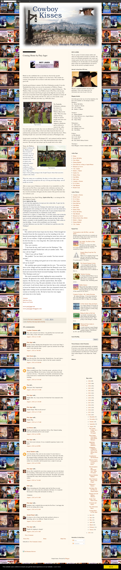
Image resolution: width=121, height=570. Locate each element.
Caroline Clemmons (32, 330)
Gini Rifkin (76, 177)
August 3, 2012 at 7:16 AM (33, 480)
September (92, 424)
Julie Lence (76, 179)
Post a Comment (29, 535)
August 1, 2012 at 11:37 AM (34, 412)
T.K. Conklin (76, 169)
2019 (89, 398)
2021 (89, 393)
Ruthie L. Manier (77, 171)
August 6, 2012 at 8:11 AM (33, 531)
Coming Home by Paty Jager (93, 511)
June (91, 517)
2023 (89, 388)
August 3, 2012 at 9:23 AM (33, 509)
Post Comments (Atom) (36, 541)
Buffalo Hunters (83, 285)
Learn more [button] (57, 567)
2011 (89, 532)
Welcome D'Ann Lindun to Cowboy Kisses (87, 324)
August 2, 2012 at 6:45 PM (33, 446)
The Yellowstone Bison (93, 507)
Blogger (67, 558)
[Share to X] (49, 319)
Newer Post (26, 538)
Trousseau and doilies (92, 503)
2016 (89, 405)
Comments (76, 543)
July (91, 515)
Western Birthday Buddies (93, 475)
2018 (89, 400)
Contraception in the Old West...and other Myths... (83, 232)
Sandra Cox (76, 173)
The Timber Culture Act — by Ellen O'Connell (93, 431)
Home (44, 538)
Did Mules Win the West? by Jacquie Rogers (93, 489)
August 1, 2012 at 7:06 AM (33, 350)
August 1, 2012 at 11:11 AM (34, 390)
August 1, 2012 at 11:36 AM (34, 402)
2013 (89, 412)
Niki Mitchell (76, 185)
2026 (89, 381)
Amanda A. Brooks (78, 181)
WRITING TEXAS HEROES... (92, 443)
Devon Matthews (31, 451)
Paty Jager (35, 321)
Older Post (63, 538)
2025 (89, 383)
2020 (89, 395)
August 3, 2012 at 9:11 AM (33, 497)
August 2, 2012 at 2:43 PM (33, 434)
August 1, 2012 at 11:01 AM (34, 379)
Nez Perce (29, 321)
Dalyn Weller (76, 201)
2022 (89, 390)
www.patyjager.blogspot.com (32, 309)
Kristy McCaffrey (77, 158)
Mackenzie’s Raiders (92, 485)
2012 (89, 415)
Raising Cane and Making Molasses (93, 495)
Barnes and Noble (28, 302)
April (91, 522)
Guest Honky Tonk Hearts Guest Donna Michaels (93, 438)
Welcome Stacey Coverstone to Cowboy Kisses (93, 462)
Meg (28, 385)
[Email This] (46, 319)
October (92, 421)
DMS (28, 486)
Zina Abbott (76, 160)
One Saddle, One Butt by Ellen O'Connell (87, 242)
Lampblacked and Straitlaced (93, 456)
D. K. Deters (76, 183)
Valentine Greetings (85, 274)
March (91, 525)
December (92, 417)
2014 (89, 410)
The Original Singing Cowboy (88, 263)
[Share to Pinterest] (53, 319)
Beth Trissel (30, 356)
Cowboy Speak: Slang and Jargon (88, 304)
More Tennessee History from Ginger (93, 480)
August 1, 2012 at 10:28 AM (34, 362)
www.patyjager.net (29, 306)
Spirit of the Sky (41, 321)
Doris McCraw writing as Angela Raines (83, 164)
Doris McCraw (77, 203)
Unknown (29, 368)
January (92, 529)
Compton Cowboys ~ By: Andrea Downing (84, 294)
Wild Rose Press (27, 300)
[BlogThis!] (47, 319)
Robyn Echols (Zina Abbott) (80, 218)
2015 (89, 407)
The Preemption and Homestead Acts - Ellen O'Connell (93, 469)
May (91, 520)
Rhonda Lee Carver (78, 166)
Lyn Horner (30, 428)
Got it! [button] (111, 567)
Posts (75, 540)
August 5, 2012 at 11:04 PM (34, 521)
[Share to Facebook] (51, 319)
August (92, 426)
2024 (89, 386)
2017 (89, 403)
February (92, 527)
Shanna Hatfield (77, 162)
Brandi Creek (76, 187)
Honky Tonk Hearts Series (93, 499)
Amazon (25, 298)
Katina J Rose (76, 175)
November (92, 419)
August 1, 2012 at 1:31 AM (33, 337)
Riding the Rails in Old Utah (87, 313)
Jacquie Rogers (31, 515)
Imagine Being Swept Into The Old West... (88, 253)
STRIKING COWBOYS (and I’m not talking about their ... (93, 450)
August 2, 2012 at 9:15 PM (33, 463)
